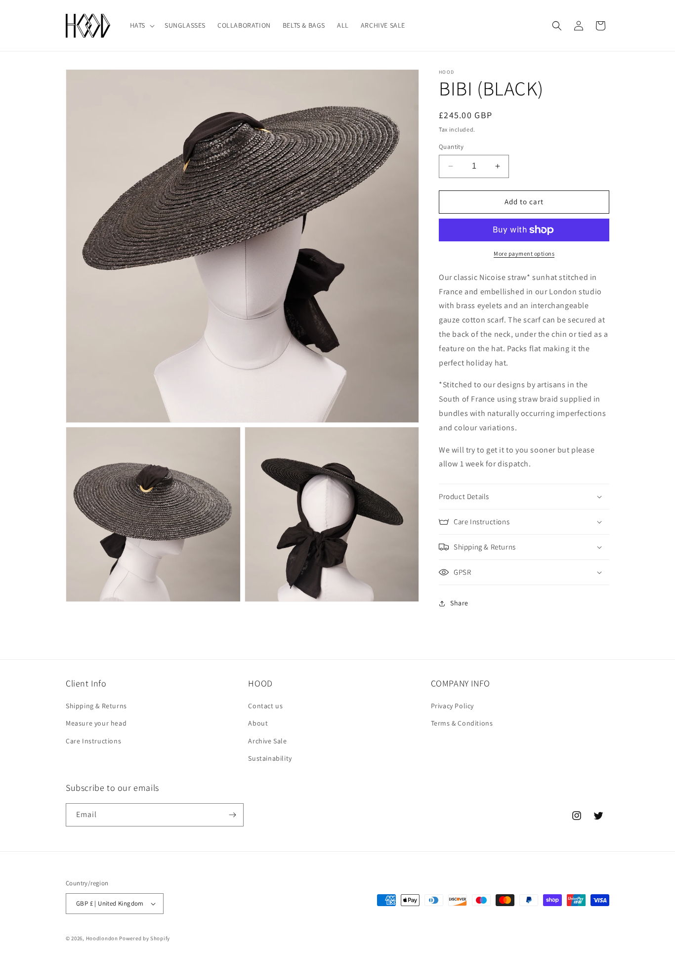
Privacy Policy (452, 705)
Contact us (265, 705)
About (258, 723)
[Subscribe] (232, 814)
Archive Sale (267, 740)
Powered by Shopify (144, 938)
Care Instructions (93, 740)
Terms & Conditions (462, 723)
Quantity (451, 146)
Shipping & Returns (96, 705)
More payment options (524, 253)
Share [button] (459, 602)
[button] (141, 25)
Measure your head (96, 723)
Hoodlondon (102, 938)
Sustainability (270, 758)
